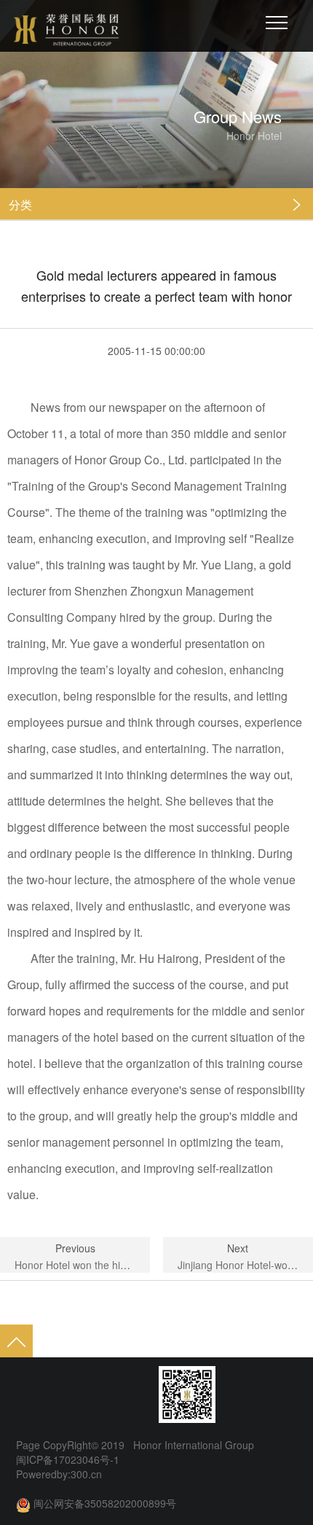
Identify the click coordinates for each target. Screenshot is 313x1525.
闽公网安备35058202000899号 (104, 1503)
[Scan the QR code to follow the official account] (187, 1394)
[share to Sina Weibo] (26, 1394)
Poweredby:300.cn (59, 1474)
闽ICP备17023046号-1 (67, 1459)
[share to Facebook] (81, 1394)
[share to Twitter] (109, 1394)
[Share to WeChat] (54, 1394)
